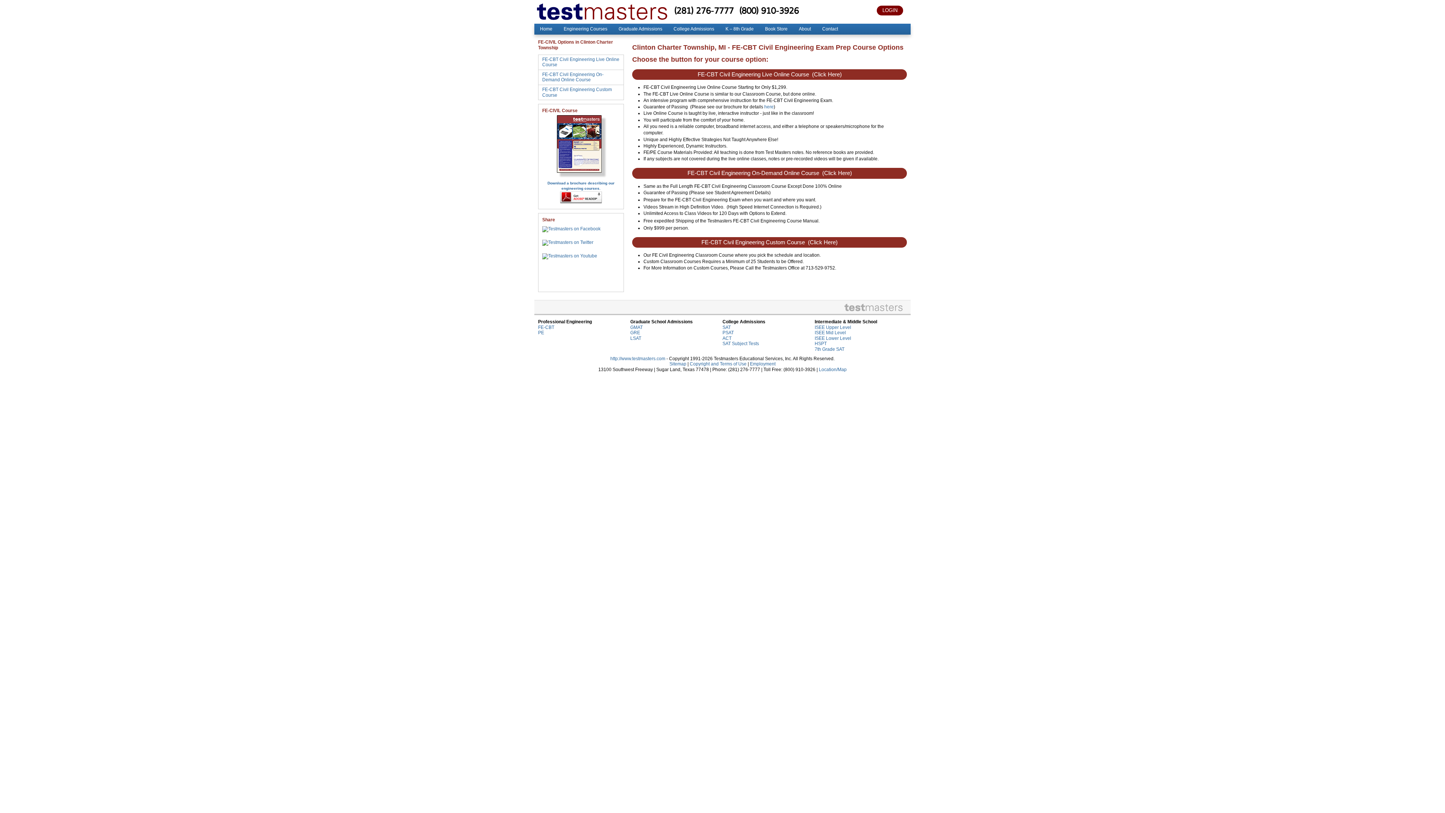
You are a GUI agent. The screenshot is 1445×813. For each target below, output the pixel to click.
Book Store (776, 29)
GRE (635, 332)
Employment (763, 364)
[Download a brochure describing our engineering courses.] (581, 177)
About (805, 29)
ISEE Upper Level (833, 327)
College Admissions (694, 29)
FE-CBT (546, 327)
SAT (726, 327)
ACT (727, 338)
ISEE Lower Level (833, 338)
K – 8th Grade (740, 29)
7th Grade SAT (829, 349)
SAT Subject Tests (740, 343)
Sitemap (677, 364)
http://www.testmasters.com (637, 358)
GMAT (636, 327)
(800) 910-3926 (769, 10)
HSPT (821, 343)
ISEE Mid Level (830, 332)
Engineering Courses (585, 29)
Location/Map (833, 369)
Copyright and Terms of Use (718, 364)
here (769, 107)
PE (541, 332)
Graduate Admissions (640, 29)
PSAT (728, 332)
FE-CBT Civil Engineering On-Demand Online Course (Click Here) (770, 173)
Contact (830, 29)
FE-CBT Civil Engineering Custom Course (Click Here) (769, 242)
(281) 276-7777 (704, 10)
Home (546, 29)
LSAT (635, 338)
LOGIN (889, 10)
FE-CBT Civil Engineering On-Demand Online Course (573, 77)
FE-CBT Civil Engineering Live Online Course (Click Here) (770, 75)
